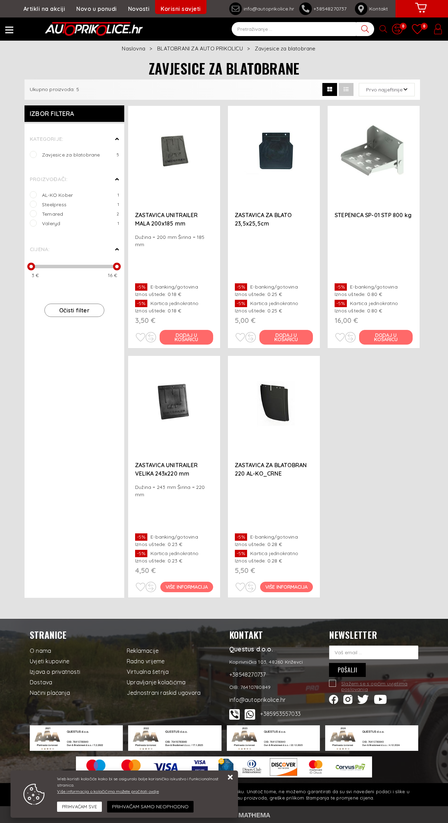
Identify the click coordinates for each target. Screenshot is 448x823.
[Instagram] (347, 699)
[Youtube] (380, 699)
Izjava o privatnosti (55, 671)
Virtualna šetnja (148, 671)
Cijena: (39, 249)
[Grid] (329, 89)
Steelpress (80, 204)
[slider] (31, 266)
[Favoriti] (140, 337)
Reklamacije (143, 650)
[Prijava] (438, 29)
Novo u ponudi (96, 8)
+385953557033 (280, 713)
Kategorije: (46, 139)
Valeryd (80, 223)
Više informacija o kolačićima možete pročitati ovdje (108, 791)
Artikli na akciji (44, 8)
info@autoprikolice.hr (269, 9)
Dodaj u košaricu (186, 337)
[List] (346, 89)
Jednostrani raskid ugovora (164, 692)
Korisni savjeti (181, 8)
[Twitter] (363, 699)
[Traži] (365, 29)
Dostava (41, 682)
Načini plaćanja (50, 692)
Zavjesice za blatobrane (80, 155)
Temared (80, 214)
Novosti (139, 8)
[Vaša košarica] (421, 13)
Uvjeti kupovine (49, 661)
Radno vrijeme (146, 661)
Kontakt (378, 9)
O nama (40, 650)
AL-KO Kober (80, 195)
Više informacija (187, 587)
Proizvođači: (48, 179)
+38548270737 (332, 9)
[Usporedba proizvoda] (151, 337)
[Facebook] (333, 699)
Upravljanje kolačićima (156, 682)
